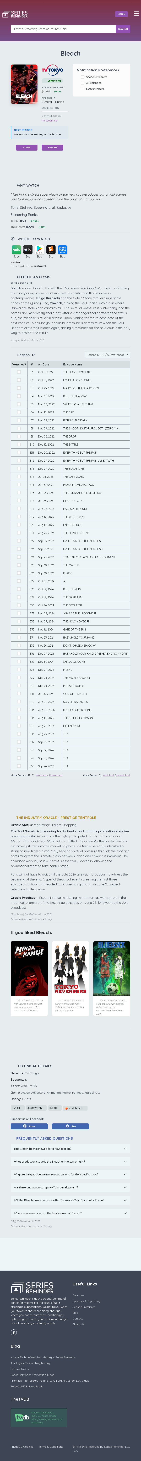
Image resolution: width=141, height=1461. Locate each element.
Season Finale (95, 88)
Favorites (78, 1295)
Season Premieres (84, 1307)
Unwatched (55, 775)
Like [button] (73, 1126)
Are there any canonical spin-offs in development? (46, 1187)
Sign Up (52, 147)
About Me (78, 1324)
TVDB (16, 1108)
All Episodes (94, 83)
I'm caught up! (50, 120)
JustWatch (40, 266)
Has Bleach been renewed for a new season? (42, 1148)
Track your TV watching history (30, 1363)
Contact (78, 1318)
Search (123, 28)
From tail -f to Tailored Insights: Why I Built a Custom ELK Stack (50, 1380)
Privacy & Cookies (22, 1446)
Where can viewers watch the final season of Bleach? (48, 1213)
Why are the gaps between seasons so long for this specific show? (56, 1174)
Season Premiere (97, 77)
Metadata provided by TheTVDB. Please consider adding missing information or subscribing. (46, 1417)
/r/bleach (75, 1108)
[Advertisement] (73, 166)
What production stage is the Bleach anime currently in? (49, 1161)
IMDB (53, 1108)
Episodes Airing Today (86, 1301)
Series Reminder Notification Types (32, 1374)
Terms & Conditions (51, 1446)
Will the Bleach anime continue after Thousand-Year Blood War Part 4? (59, 1200)
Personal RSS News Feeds (27, 1386)
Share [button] (32, 1126)
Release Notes (20, 1369)
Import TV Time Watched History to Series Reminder (43, 1357)
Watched (41, 775)
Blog (75, 1312)
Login (121, 14)
